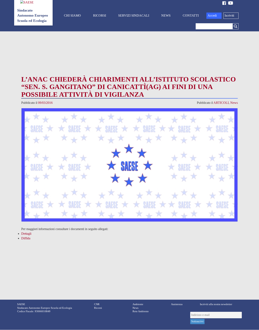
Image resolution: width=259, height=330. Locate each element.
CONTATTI (191, 15)
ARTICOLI (221, 102)
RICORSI (99, 15)
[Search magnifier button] (235, 26)
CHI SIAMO (72, 15)
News (234, 102)
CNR (97, 304)
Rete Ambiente (141, 311)
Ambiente (138, 304)
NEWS (166, 15)
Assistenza (177, 304)
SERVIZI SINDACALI (133, 15)
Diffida (25, 238)
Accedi (212, 15)
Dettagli (26, 233)
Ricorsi (98, 308)
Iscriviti (229, 15)
